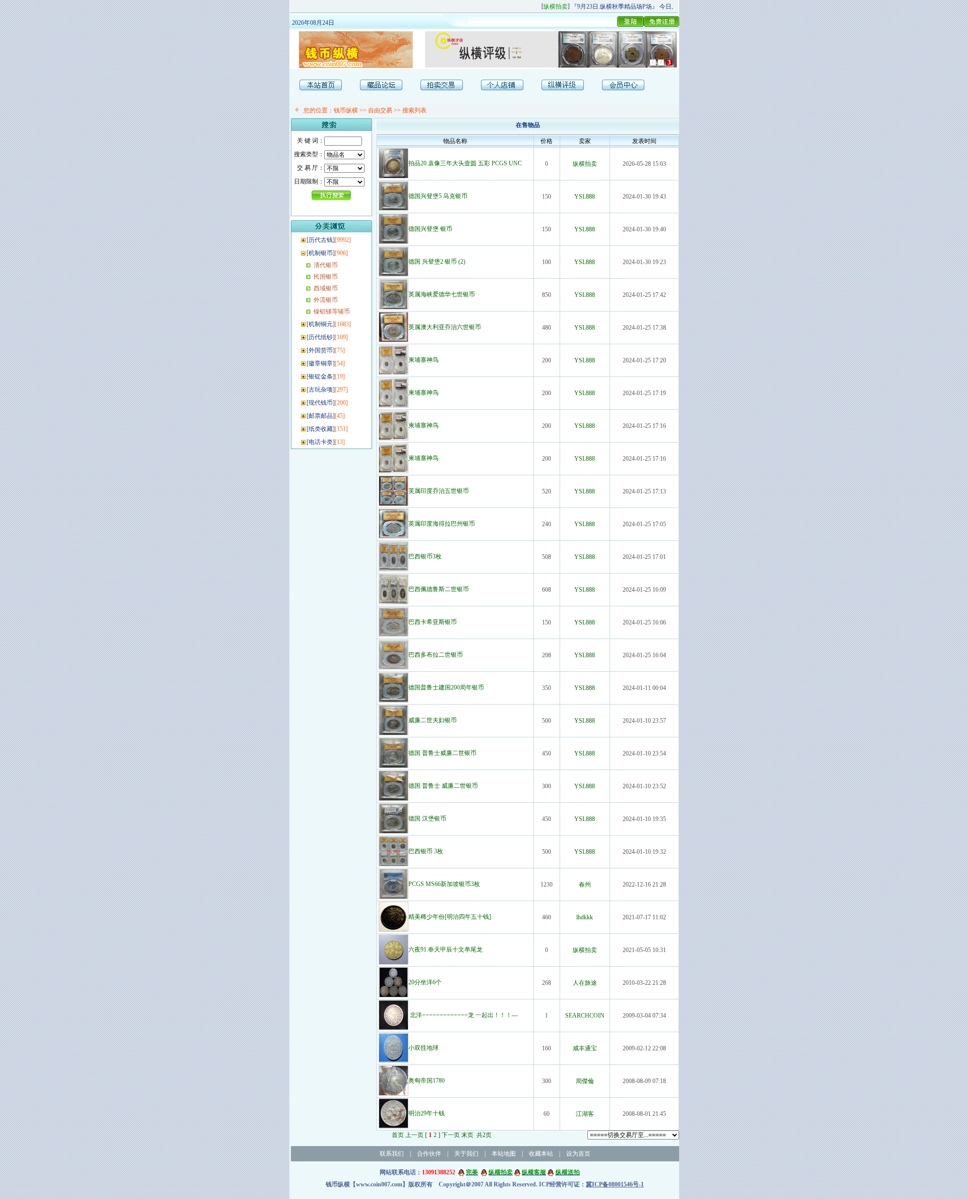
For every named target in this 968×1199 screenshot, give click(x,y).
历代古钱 (321, 239)
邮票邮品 (321, 415)
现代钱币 (321, 402)
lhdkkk (584, 917)
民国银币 (326, 276)
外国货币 (321, 350)
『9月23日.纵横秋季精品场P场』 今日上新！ (622, 6)
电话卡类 (321, 442)
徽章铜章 (321, 363)
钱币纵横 (346, 110)
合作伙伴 (429, 1153)
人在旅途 (585, 982)
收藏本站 (541, 1153)
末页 (467, 1135)
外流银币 (326, 299)
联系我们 (392, 1153)
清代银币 (326, 265)
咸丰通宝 (585, 1048)
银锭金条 (321, 376)
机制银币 (321, 253)
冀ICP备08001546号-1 (615, 1184)
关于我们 (466, 1153)
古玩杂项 (321, 389)
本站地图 (504, 1153)
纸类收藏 (321, 428)
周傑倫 (585, 1081)
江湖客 (585, 1113)
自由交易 (380, 110)
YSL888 (584, 196)
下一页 (451, 1135)
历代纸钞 (321, 337)
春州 (585, 884)
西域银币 (326, 288)
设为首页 (578, 1153)
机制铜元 (321, 324)
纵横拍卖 (585, 163)
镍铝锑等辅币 (332, 311)
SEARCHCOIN (584, 1015)
